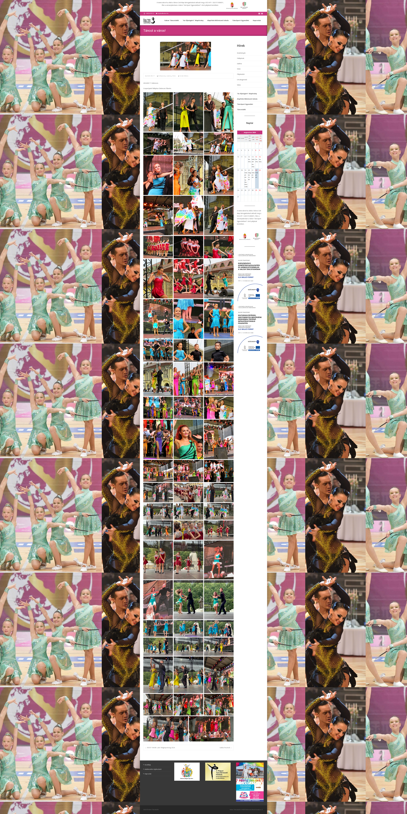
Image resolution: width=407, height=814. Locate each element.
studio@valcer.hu (163, 13)
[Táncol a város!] (188, 56)
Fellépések (162, 76)
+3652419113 (150, 13)
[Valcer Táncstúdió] (147, 20)
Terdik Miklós (183, 76)
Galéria (169, 76)
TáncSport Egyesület (240, 20)
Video (239, 85)
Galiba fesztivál (226, 748)
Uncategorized (242, 80)
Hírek (174, 76)
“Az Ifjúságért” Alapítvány (193, 20)
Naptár (249, 123)
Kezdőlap (148, 765)
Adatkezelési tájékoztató (153, 769)
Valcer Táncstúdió (171, 20)
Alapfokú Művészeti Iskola (218, 20)
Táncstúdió (241, 109)
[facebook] (259, 14)
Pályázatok (241, 74)
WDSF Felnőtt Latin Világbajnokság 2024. (160, 748)
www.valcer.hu (243, 211)
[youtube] (262, 14)
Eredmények (241, 53)
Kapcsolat (257, 20)
